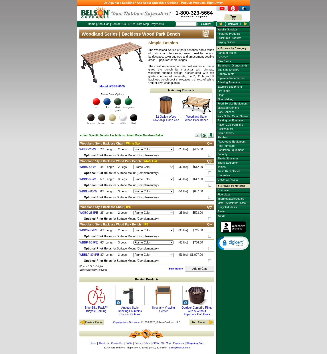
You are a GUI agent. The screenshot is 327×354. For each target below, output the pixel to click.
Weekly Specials (228, 29)
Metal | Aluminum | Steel (232, 203)
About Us (103, 24)
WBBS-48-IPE (88, 230)
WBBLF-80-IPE (89, 254)
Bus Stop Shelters (228, 69)
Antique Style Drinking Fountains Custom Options (130, 311)
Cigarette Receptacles (231, 78)
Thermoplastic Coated (231, 198)
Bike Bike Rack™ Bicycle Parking (96, 309)
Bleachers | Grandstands (232, 65)
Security (222, 154)
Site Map (143, 24)
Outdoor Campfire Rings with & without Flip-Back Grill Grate (197, 311)
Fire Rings (224, 91)
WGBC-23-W (87, 149)
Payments (157, 24)
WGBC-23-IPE (88, 212)
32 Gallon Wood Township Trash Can (166, 118)
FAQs (131, 24)
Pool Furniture (226, 145)
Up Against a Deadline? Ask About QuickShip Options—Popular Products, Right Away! (164, 2)
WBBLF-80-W (88, 191)
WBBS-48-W (87, 167)
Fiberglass (224, 194)
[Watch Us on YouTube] (222, 10)
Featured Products (229, 33)
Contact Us (118, 24)
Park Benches (226, 112)
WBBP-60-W (87, 179)
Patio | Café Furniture (230, 124)
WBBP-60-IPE (88, 242)
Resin (221, 211)
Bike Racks (224, 61)
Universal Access (228, 179)
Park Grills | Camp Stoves (233, 116)
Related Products (147, 279)
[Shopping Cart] (233, 19)
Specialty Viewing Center (163, 309)
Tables (222, 167)
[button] (233, 242)
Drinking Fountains (229, 82)
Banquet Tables (227, 52)
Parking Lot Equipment (231, 120)
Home (91, 24)
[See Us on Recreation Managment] (244, 10)
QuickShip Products (229, 38)
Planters (223, 137)
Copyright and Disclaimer (126, 322)
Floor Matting (225, 99)
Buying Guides (226, 42)
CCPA (155, 343)
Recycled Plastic (228, 207)
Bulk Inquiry (176, 268)
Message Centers (228, 107)
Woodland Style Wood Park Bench (196, 118)
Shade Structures (228, 158)
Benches (223, 57)
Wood (221, 215)
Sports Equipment (228, 162)
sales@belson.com (179, 347)
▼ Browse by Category (231, 48)
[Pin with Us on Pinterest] (233, 10)
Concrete (223, 190)
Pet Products (225, 129)
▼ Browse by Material (231, 185)
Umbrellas (224, 175)
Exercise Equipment (230, 86)
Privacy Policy (142, 343)
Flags (221, 95)
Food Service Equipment (232, 103)
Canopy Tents (226, 74)
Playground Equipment (231, 141)
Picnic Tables (226, 133)
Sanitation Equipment (231, 150)
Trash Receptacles (229, 171)
